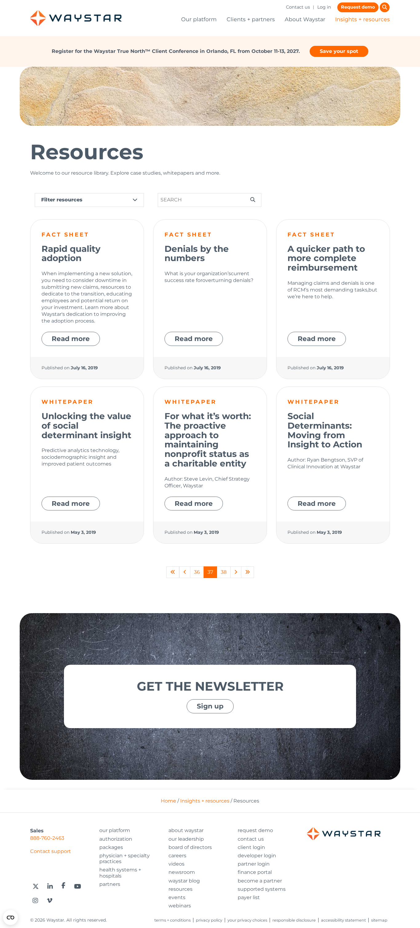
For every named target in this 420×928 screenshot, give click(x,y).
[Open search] (385, 7)
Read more (71, 339)
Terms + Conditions (172, 920)
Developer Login (257, 856)
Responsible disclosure (294, 920)
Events (176, 897)
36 (197, 572)
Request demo (358, 7)
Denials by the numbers (196, 254)
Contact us (298, 7)
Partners (109, 884)
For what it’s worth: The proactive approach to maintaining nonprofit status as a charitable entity (207, 440)
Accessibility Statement (343, 920)
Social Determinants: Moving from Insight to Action (324, 430)
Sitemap (379, 920)
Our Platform (114, 830)
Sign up (210, 706)
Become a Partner (260, 881)
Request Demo (255, 830)
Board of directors (190, 847)
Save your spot (339, 51)
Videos (176, 864)
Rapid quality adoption (71, 254)
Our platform (199, 19)
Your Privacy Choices (247, 920)
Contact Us (251, 839)
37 (210, 572)
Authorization (115, 839)
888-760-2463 (47, 838)
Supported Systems (262, 889)
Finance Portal (255, 872)
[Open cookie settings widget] (10, 917)
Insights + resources (362, 19)
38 (224, 572)
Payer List (249, 897)
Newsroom (181, 872)
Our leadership (186, 839)
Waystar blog (184, 881)
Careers (177, 856)
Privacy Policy (209, 920)
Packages (111, 847)
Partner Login (254, 864)
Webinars (179, 906)
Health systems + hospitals (120, 872)
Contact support (50, 851)
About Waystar (305, 19)
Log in (324, 7)
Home (168, 801)
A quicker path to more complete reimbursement (326, 258)
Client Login (251, 847)
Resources (180, 889)
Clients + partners (251, 19)
